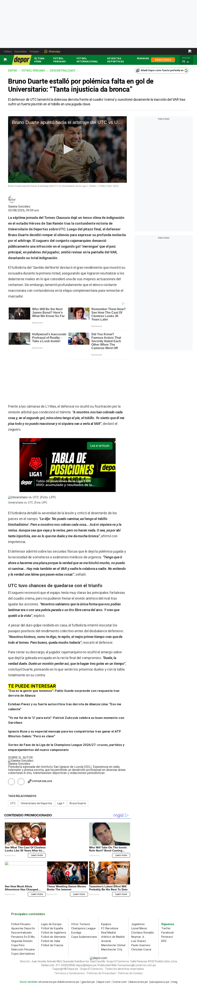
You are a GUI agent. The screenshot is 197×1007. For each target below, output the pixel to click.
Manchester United (113, 902)
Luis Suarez (138, 898)
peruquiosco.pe (159, 939)
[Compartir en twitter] (21, 739)
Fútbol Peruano (59, 60)
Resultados (163, 60)
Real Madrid (108, 890)
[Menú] (5, 59)
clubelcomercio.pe (68, 939)
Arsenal (106, 898)
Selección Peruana (23, 907)
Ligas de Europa (51, 881)
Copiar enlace (42, 738)
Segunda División (22, 898)
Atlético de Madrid (112, 894)
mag (174, 939)
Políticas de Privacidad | (101, 930)
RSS (163, 898)
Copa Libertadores (23, 911)
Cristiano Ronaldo (142, 890)
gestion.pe (88, 939)
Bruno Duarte (78, 760)
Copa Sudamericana (84, 894)
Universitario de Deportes (36, 760)
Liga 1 (60, 760)
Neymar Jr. (138, 894)
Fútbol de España (52, 886)
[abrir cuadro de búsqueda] (190, 51)
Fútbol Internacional (87, 60)
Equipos (106, 881)
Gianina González (19, 206)
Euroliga (76, 890)
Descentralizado (21, 890)
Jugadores (138, 881)
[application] (67, 149)
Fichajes (34, 51)
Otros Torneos (80, 881)
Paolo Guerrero (140, 902)
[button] (187, 62)
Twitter (166, 886)
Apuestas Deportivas (115, 60)
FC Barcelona (109, 886)
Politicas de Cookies (130, 930)
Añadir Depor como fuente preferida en (162, 70)
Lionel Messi (139, 886)
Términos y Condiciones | (69, 930)
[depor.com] (21, 60)
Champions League (83, 886)
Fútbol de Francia (52, 902)
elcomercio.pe (47, 939)
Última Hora (39, 60)
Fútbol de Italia (50, 898)
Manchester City (111, 907)
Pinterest (167, 894)
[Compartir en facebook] (11, 739)
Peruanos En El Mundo (25, 894)
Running (143, 58)
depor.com (103, 939)
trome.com (120, 939)
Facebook (167, 890)
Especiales (21, 51)
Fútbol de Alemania (53, 894)
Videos (8, 51)
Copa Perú (17, 902)
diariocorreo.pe (138, 939)
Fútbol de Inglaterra (53, 890)
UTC (13, 760)
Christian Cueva (141, 907)
